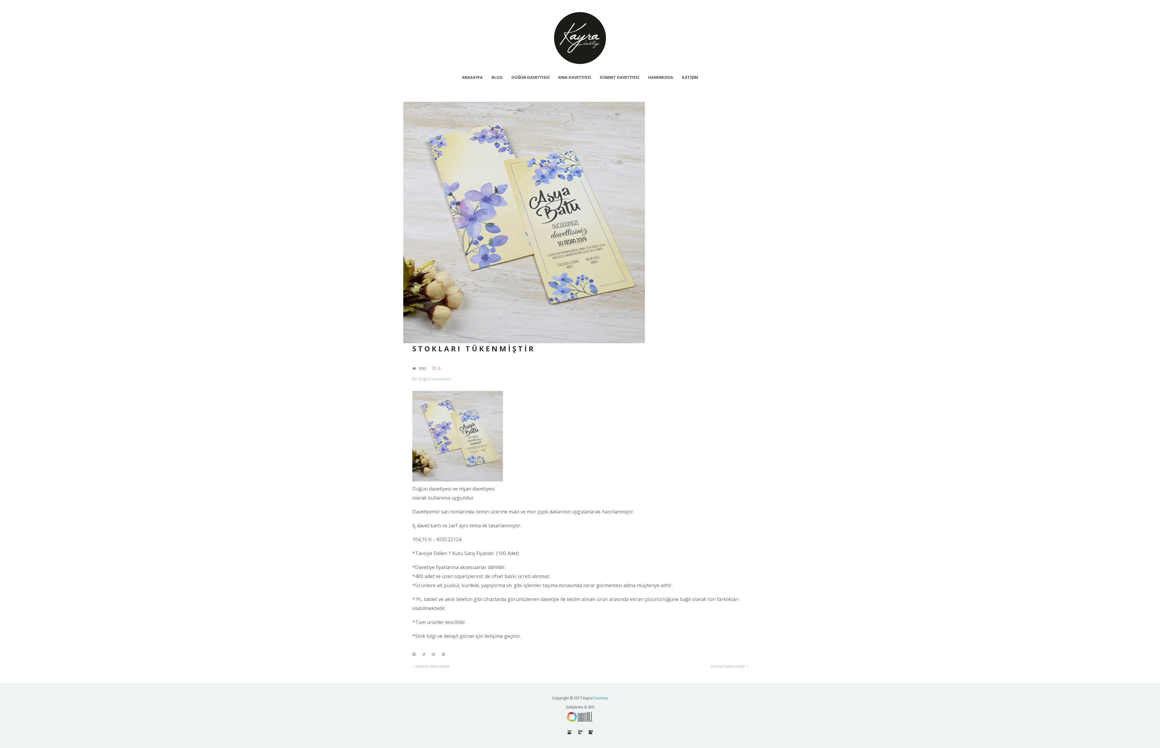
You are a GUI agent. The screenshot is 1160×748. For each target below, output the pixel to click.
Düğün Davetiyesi (435, 379)
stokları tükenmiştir (432, 666)
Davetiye (601, 698)
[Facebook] (591, 732)
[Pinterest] (570, 732)
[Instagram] (580, 732)
